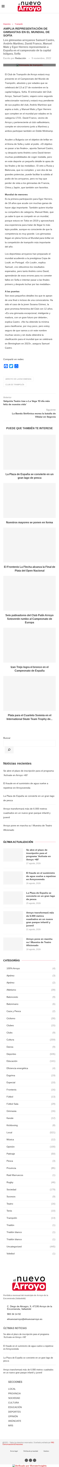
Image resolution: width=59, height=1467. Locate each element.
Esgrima (31, 1075)
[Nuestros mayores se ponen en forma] (29, 500)
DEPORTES (14, 1411)
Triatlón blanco (31, 1232)
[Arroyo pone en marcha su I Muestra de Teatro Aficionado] (13, 944)
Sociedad (31, 1189)
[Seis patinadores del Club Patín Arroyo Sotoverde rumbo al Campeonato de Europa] (29, 593)
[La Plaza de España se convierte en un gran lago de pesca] (29, 452)
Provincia (31, 1168)
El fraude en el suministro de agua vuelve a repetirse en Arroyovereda (41, 876)
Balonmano (31, 1004)
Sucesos (31, 1196)
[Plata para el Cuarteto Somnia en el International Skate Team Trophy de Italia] (29, 693)
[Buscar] (9, 749)
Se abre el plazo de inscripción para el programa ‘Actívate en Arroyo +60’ (38, 855)
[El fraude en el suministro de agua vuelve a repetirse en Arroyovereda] (13, 878)
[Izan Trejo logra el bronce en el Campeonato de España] (29, 645)
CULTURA (13, 1402)
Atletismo (31, 989)
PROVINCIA (14, 1393)
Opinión (31, 1146)
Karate (31, 1118)
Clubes (31, 1025)
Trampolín (19, 24)
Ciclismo (31, 1018)
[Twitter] (30, 1460)
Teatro (31, 1203)
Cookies (46, 1451)
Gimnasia (31, 1111)
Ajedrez (31, 975)
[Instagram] (34, 1460)
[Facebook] (26, 1460)
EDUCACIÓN (15, 1407)
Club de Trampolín (14, 385)
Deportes (7, 24)
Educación (31, 1061)
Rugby (31, 1182)
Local (31, 1132)
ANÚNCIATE (14, 1421)
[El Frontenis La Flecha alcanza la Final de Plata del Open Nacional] (29, 545)
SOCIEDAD (14, 1398)
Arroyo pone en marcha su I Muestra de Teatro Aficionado (39, 942)
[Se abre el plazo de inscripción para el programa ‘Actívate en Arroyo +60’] (13, 854)
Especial (31, 1082)
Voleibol (31, 1253)
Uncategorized (31, 1246)
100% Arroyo (31, 968)
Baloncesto (31, 997)
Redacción (20, 58)
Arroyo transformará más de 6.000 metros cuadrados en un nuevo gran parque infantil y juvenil (26, 813)
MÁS (10, 1425)
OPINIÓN (13, 1416)
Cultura (31, 1039)
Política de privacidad (30, 1451)
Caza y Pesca (31, 1011)
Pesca (31, 1161)
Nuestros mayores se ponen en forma (29, 522)
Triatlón (31, 1225)
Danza (31, 1046)
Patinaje (31, 1153)
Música (31, 1139)
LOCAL (12, 1389)
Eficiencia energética (31, 1068)
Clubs (31, 1032)
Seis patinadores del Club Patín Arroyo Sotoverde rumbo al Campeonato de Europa (29, 619)
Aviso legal (14, 1451)
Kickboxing (31, 1125)
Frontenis (31, 1089)
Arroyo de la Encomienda (18, 379)
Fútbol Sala (31, 1104)
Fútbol (31, 1096)
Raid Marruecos (31, 1175)
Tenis (31, 1210)
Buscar (6, 738)
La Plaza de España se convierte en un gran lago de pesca (40, 896)
